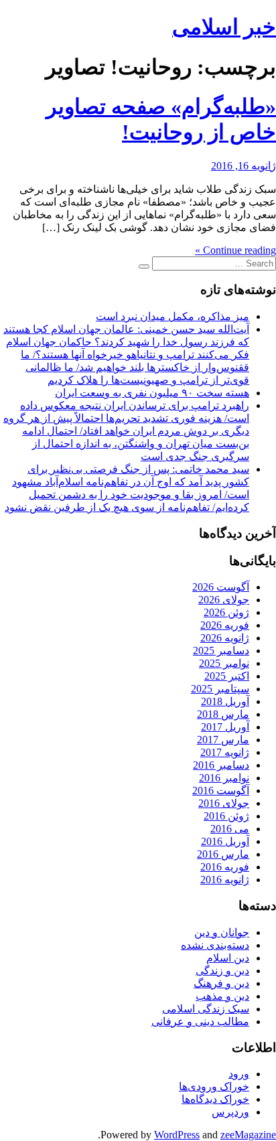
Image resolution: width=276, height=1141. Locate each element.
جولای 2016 (223, 803)
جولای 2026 (223, 599)
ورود (238, 1073)
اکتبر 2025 (226, 676)
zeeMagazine (248, 1134)
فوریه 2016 (224, 866)
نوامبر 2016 (224, 777)
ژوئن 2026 (226, 612)
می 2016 (229, 828)
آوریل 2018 (225, 701)
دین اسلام (227, 958)
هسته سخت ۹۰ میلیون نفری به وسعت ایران (152, 392)
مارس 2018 (223, 714)
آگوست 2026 (220, 587)
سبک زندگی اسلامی (205, 1008)
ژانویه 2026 (224, 637)
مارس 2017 (223, 739)
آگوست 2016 (220, 790)
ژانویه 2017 (224, 752)
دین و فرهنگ (221, 983)
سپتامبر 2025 (220, 688)
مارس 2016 (223, 854)
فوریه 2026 (224, 625)
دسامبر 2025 (221, 650)
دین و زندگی (222, 970)
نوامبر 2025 (224, 663)
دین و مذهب (222, 996)
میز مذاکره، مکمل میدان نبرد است (172, 316)
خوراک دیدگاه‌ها (215, 1099)
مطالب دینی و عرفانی (200, 1021)
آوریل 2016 (225, 841)
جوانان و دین (221, 932)
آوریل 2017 (225, 727)
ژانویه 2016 (224, 879)
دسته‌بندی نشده (215, 945)
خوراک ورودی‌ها (214, 1086)
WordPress (177, 1134)
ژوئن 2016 (226, 816)
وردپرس (230, 1112)
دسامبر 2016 (221, 765)
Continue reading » (235, 250)
